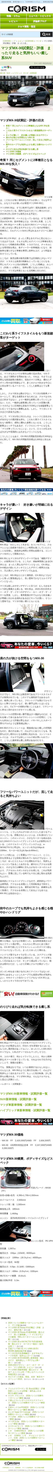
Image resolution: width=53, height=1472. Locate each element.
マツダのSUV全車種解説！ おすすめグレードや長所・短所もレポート (25, 1354)
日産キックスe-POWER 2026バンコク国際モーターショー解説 (26, 1408)
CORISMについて (8, 1467)
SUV (8, 73)
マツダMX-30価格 (13, 151)
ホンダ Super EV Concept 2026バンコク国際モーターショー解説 (26, 1413)
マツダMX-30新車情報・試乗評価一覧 (24, 1093)
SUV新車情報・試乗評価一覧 (18, 1099)
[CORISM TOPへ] (26, 9)
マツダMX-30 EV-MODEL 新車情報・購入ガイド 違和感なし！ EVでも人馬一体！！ (26, 1360)
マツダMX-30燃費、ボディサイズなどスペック (26, 154)
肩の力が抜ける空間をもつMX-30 (20, 137)
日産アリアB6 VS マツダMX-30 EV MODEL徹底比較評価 (23, 1350)
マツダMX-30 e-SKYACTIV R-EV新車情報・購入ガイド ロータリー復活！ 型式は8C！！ (25, 1343)
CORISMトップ (9, 41)
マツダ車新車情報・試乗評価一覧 (21, 1104)
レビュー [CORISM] (25, 41)
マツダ (38, 41)
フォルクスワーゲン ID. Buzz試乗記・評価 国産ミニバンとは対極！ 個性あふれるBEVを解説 (27, 1390)
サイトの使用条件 (27, 1467)
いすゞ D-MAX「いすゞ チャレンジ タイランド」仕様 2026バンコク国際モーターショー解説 (26, 1437)
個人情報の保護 (39, 1467)
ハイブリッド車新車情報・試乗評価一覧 (25, 1110)
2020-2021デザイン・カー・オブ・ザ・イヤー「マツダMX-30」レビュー (26, 1366)
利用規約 (18, 1467)
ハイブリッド (16, 73)
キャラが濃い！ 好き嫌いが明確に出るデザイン (27, 135)
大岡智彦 (33, 73)
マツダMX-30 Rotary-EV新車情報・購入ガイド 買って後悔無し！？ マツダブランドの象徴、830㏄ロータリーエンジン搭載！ (26, 1335)
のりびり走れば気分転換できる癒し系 (22, 149)
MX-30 (2, 73)
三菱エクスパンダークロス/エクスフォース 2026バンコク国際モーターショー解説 (26, 1401)
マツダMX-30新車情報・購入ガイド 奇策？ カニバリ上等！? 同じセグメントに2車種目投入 (26, 1372)
